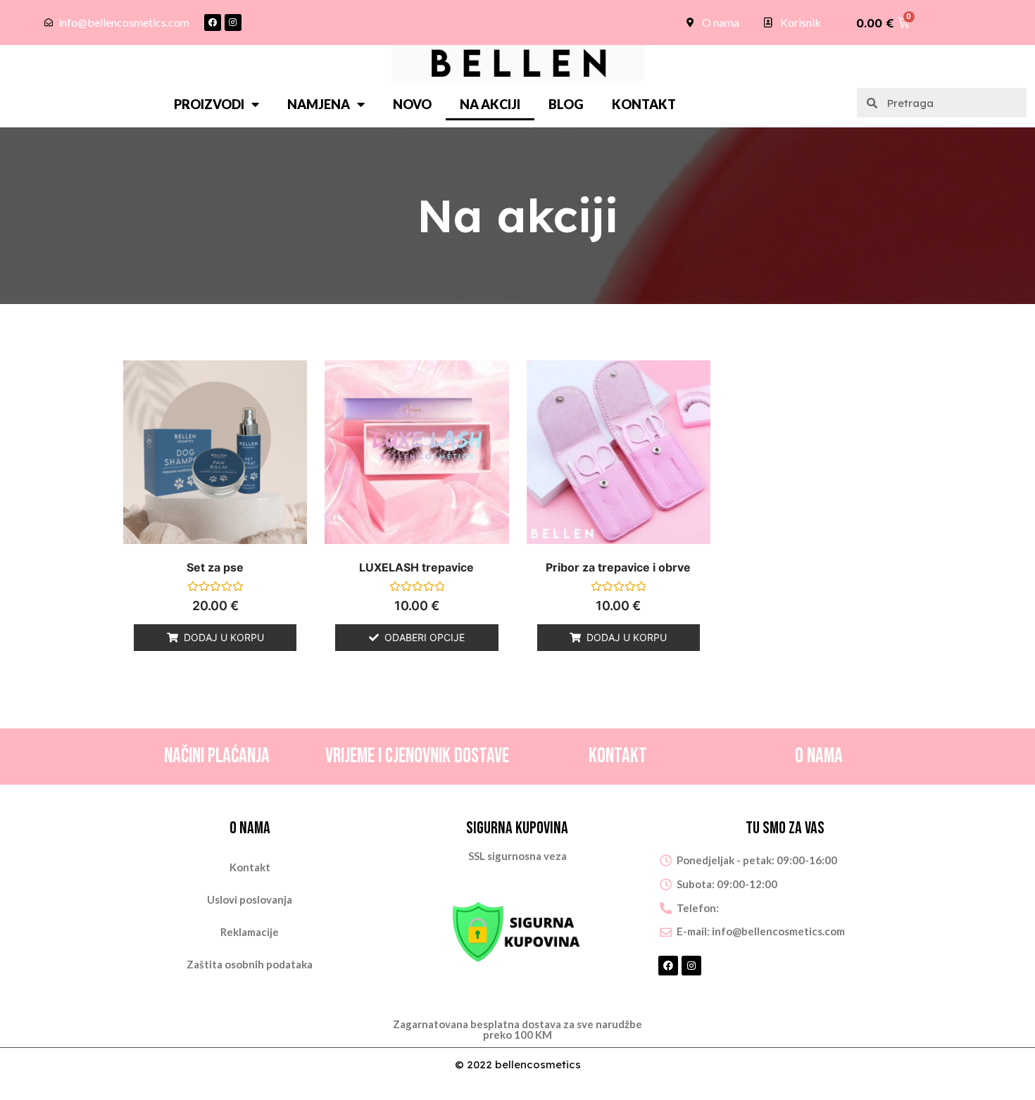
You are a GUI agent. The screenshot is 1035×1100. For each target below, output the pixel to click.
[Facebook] (212, 22)
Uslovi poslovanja (249, 899)
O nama (819, 756)
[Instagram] (233, 22)
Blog (566, 104)
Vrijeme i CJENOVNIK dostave (417, 756)
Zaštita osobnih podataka (250, 964)
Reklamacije (249, 931)
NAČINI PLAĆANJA (217, 756)
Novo (412, 104)
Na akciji (490, 104)
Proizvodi (209, 104)
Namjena (318, 104)
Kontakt (644, 104)
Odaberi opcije (424, 637)
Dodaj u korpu (224, 637)
